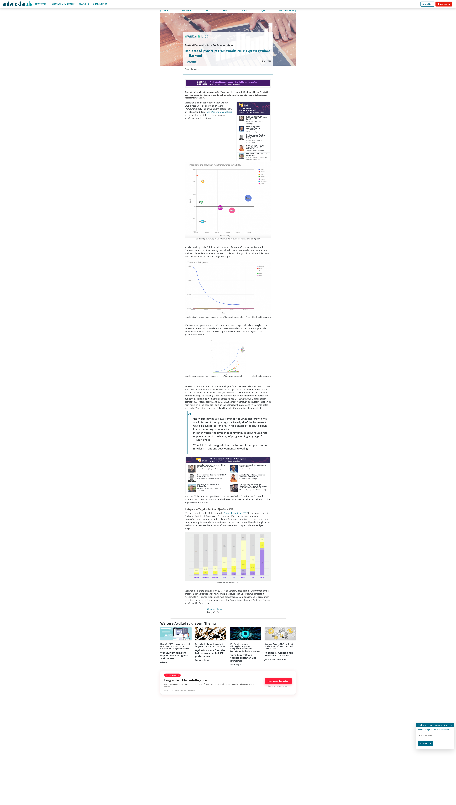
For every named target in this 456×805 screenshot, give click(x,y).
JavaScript (187, 10)
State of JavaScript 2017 (236, 513)
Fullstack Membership (62, 4)
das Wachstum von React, (219, 111)
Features (84, 4)
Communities (100, 4)
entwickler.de (17, 4)
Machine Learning (287, 10)
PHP (225, 10)
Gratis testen (443, 4)
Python (243, 10)
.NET (207, 10)
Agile (263, 10)
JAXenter (164, 10)
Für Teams (40, 4)
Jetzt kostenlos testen (278, 681)
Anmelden (427, 4)
